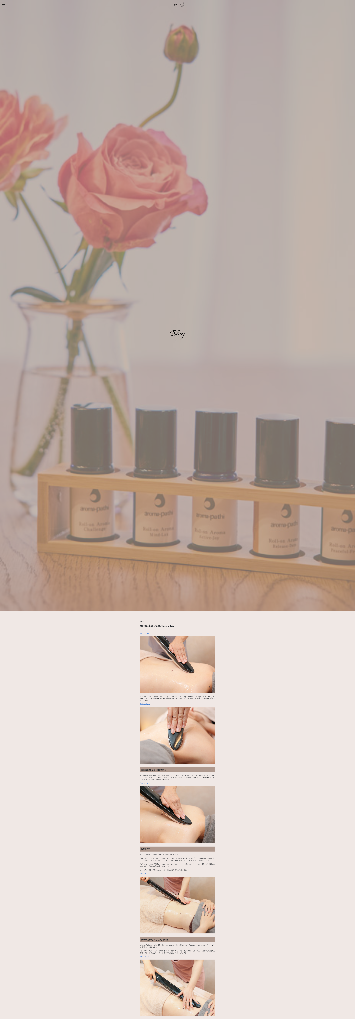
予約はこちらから (145, 633)
